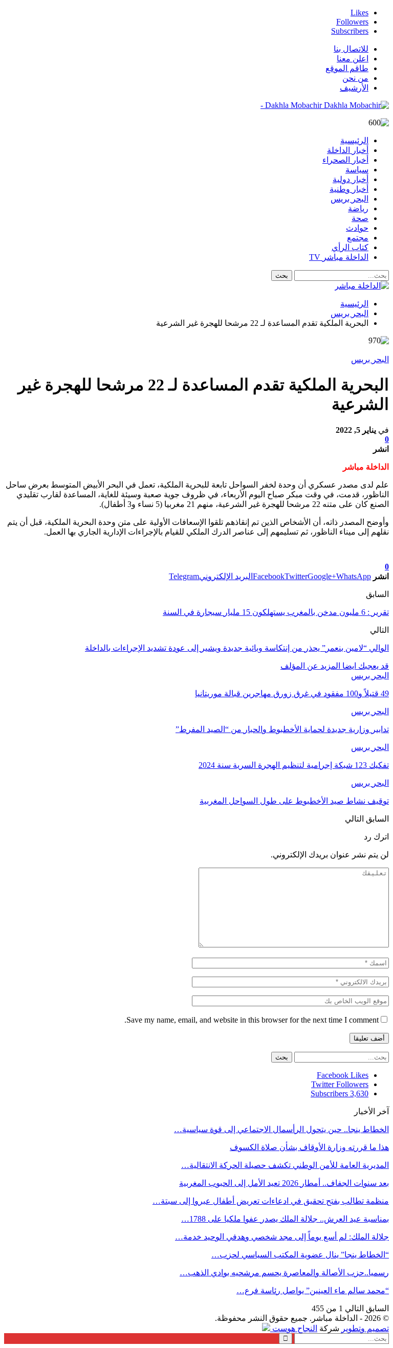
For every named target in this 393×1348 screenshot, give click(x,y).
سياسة (356, 169)
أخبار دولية (350, 179)
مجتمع (357, 237)
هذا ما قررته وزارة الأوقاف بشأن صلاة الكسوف (309, 1147)
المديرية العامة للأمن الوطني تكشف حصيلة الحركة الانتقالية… (285, 1165)
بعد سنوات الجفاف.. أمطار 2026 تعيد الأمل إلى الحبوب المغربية (284, 1183)
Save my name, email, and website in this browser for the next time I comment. (251, 1019)
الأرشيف (354, 87)
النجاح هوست (293, 1328)
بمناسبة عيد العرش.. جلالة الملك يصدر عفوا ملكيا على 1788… (285, 1218)
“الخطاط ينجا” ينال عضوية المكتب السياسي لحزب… (300, 1254)
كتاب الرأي (350, 247)
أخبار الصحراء (345, 160)
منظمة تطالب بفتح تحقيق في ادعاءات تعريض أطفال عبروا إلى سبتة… (270, 1201)
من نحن (355, 78)
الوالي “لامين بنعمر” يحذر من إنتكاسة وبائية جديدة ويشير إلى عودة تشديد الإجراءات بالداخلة (237, 648)
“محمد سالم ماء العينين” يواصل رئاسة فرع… (312, 1290)
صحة (360, 218)
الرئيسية (354, 140)
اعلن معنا (352, 58)
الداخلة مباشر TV (338, 257)
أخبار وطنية (349, 189)
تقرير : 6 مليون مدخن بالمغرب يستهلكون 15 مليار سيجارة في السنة (276, 612)
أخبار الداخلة (347, 150)
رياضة (358, 208)
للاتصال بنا (351, 49)
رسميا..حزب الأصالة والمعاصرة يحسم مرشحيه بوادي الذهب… (284, 1272)
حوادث (357, 228)
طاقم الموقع (346, 68)
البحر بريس (349, 198)
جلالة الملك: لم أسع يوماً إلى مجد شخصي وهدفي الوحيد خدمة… (282, 1236)
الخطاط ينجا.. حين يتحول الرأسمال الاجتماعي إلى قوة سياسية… (281, 1129)
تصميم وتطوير (365, 1328)
